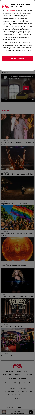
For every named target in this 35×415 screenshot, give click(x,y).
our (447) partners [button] (11, 10)
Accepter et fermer (17, 59)
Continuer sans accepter (24, 2)
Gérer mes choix (17, 65)
